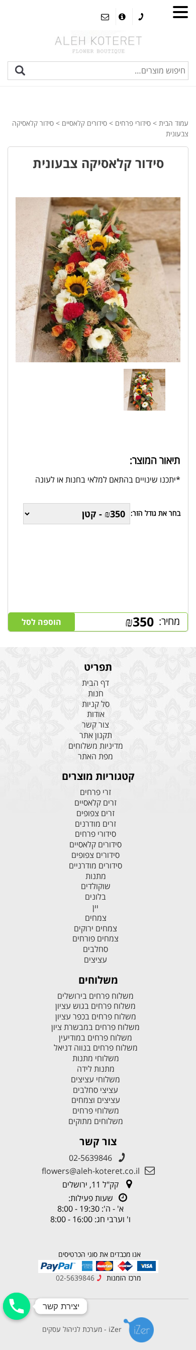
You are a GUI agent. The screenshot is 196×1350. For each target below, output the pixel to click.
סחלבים (95, 949)
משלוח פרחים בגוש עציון (95, 1006)
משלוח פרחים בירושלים (95, 996)
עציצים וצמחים (95, 1100)
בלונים (95, 897)
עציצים (95, 960)
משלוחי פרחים (95, 1110)
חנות (96, 693)
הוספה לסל (41, 621)
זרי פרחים (95, 792)
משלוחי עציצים (95, 1079)
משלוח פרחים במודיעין (95, 1038)
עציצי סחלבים (95, 1090)
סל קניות (96, 704)
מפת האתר (95, 756)
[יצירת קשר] (16, 1306)
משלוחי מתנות (95, 1058)
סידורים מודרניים (95, 865)
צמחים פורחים (95, 938)
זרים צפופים (95, 813)
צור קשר (95, 725)
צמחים (96, 918)
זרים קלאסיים (95, 803)
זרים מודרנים (95, 824)
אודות (96, 714)
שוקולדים (96, 886)
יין (95, 907)
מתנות (95, 876)
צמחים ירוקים (95, 928)
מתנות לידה (96, 1069)
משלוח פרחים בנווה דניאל (96, 1048)
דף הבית (95, 683)
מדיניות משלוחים (95, 746)
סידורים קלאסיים (84, 123)
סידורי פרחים (133, 123)
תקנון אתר (95, 735)
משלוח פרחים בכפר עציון (95, 1016)
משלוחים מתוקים (95, 1121)
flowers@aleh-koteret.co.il (91, 1170)
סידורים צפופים (95, 855)
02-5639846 (90, 1157)
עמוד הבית (173, 123)
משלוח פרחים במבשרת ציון (95, 1027)
